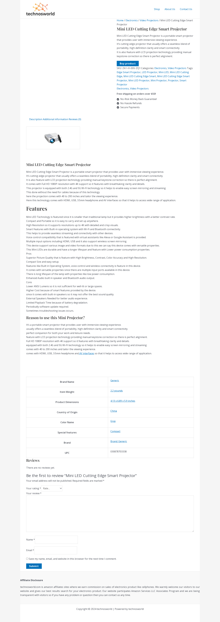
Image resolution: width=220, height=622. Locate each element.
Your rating (33, 488)
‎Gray (113, 421)
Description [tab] (35, 119)
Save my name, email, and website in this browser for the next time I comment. (72, 558)
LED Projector (149, 72)
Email (30, 550)
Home (120, 20)
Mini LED (164, 72)
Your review (33, 493)
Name (30, 539)
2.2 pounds (116, 390)
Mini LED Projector (139, 80)
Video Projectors (149, 20)
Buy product (128, 63)
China (113, 411)
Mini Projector (159, 80)
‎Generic (114, 380)
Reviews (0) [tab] (75, 119)
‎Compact (115, 431)
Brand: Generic (118, 441)
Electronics (132, 20)
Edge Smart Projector (129, 72)
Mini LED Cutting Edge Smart (139, 76)
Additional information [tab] (55, 119)
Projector (173, 80)
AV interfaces (86, 353)
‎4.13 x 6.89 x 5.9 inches (122, 401)
